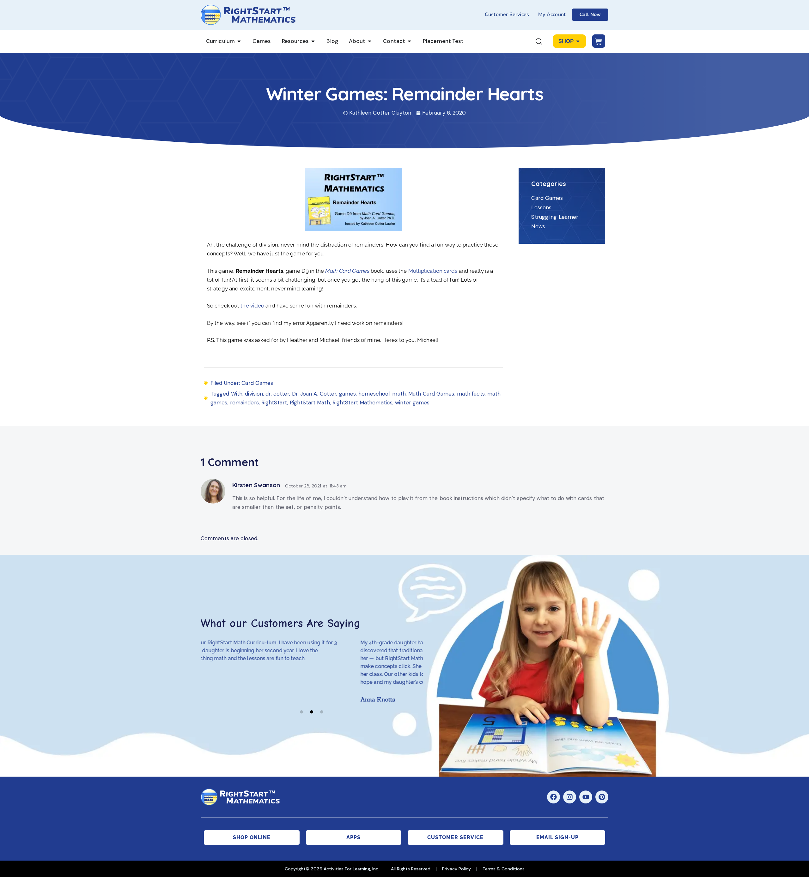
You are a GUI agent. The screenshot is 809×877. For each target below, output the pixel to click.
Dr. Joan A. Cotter (314, 393)
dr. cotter (277, 393)
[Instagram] (569, 796)
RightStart (274, 402)
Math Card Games (431, 393)
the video (251, 305)
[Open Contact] (409, 41)
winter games (412, 402)
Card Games (257, 382)
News (538, 226)
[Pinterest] (601, 796)
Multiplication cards (433, 271)
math (398, 393)
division (254, 393)
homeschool (374, 393)
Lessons (541, 207)
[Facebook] (553, 796)
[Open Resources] (313, 41)
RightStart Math (310, 402)
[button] (301, 711)
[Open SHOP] (578, 41)
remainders (244, 402)
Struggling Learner (554, 216)
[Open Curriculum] (239, 41)
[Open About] (369, 41)
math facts (471, 393)
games (347, 393)
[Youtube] (585, 796)
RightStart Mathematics (362, 402)
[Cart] (598, 41)
